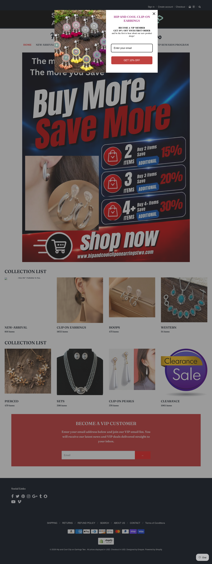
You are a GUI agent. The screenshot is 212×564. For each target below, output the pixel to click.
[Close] (154, 13)
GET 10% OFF (132, 60)
